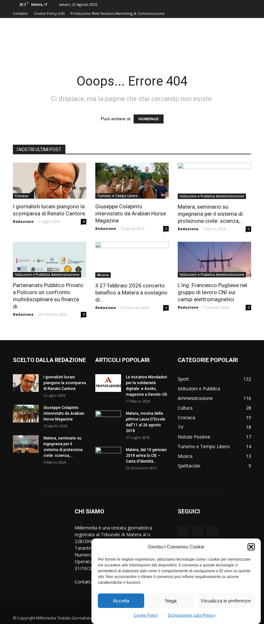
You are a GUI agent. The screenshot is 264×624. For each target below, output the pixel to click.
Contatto (20, 13)
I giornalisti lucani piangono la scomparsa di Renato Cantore (64, 383)
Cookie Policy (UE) (49, 13)
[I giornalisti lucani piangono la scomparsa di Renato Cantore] (49, 181)
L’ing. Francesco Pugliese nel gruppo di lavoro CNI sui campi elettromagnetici (212, 292)
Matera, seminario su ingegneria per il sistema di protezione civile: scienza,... (210, 213)
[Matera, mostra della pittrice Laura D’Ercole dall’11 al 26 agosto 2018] (108, 420)
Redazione (23, 221)
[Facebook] (183, 531)
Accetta (121, 600)
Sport (183, 379)
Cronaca (21, 196)
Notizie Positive (194, 437)
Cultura (185, 408)
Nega (170, 600)
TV (180, 427)
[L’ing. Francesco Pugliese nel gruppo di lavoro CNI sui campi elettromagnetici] (214, 260)
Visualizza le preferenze (226, 600)
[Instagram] (198, 531)
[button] (251, 547)
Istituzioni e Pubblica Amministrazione (212, 196)
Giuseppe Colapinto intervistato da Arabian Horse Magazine (130, 213)
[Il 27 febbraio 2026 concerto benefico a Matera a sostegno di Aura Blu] (132, 260)
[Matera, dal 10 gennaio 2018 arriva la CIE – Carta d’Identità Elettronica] (108, 456)
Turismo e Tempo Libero (117, 196)
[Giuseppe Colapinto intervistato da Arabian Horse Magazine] (132, 181)
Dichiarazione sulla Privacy (191, 615)
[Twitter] (212, 531)
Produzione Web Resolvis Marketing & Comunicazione (118, 13)
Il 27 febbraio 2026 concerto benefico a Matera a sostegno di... (131, 292)
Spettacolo (189, 466)
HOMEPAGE (148, 119)
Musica (103, 275)
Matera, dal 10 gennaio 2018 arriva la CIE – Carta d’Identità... (146, 456)
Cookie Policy (146, 615)
